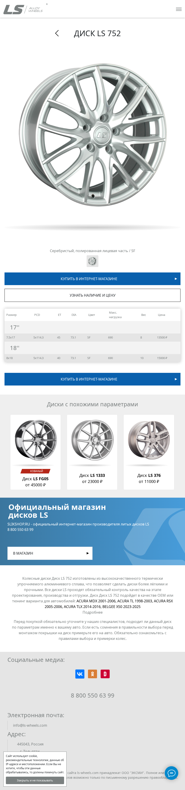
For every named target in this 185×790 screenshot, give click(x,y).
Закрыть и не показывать (35, 780)
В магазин (23, 553)
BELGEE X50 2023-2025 (121, 606)
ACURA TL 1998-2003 (135, 600)
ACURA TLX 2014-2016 (83, 606)
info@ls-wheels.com (30, 725)
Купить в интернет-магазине (89, 278)
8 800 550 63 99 (92, 695)
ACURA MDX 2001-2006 (96, 600)
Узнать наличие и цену (93, 295)
